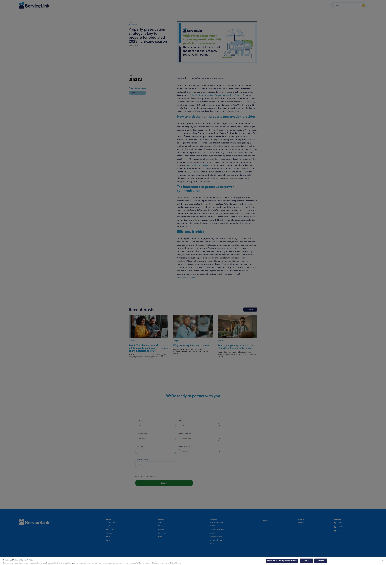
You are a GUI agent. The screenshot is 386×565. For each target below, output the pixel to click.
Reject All (306, 560)
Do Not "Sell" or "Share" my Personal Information (282, 560)
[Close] (383, 560)
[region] (193, 561)
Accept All (321, 560)
